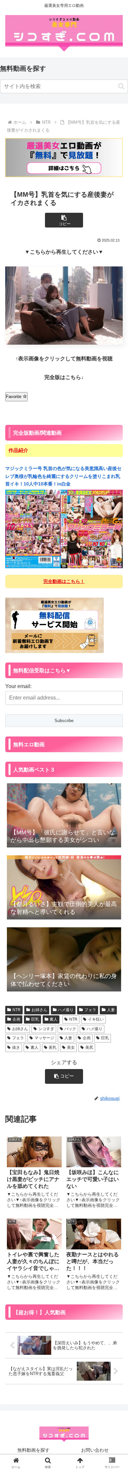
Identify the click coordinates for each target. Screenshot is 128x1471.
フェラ (90, 1010)
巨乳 (35, 1019)
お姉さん (39, 1010)
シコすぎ (46, 1028)
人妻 (111, 1010)
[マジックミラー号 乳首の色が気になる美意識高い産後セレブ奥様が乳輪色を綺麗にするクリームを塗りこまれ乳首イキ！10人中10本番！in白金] (64, 529)
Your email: (18, 686)
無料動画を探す (33, 1450)
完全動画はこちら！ (64, 581)
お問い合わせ (95, 1450)
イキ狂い (96, 1019)
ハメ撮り (66, 1010)
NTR (16, 1010)
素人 (53, 1019)
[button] (121, 86)
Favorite (14, 396)
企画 (16, 1019)
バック (70, 1028)
